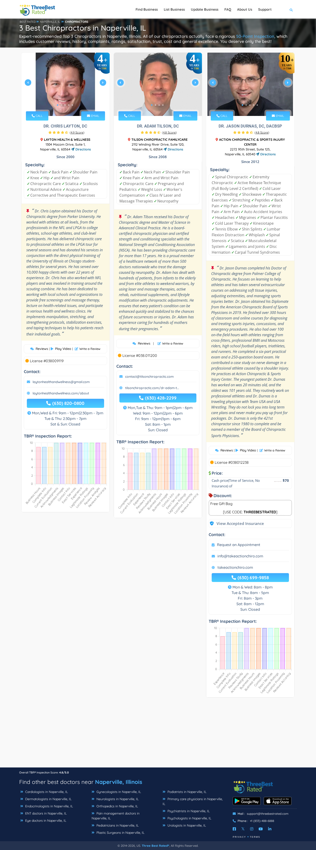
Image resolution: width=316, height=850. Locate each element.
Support (265, 9)
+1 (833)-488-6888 (262, 821)
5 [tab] (72, 105)
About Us (244, 9)
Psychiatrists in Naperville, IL (188, 811)
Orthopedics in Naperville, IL (117, 806)
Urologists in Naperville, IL (186, 825)
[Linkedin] (269, 829)
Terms (255, 837)
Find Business (147, 9)
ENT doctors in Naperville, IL (45, 813)
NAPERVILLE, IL (50, 21)
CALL (39, 116)
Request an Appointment (238, 544)
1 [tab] (57, 105)
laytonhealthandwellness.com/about (61, 393)
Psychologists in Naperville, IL (189, 818)
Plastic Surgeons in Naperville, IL (120, 833)
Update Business (204, 9)
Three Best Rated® (155, 845)
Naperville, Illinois (118, 781)
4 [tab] (68, 105)
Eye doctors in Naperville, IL (45, 820)
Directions (82, 149)
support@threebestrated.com (267, 813)
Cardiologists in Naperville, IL (46, 792)
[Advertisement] (158, 734)
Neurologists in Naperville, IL (117, 799)
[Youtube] (261, 829)
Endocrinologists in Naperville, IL (48, 806)
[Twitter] (243, 829)
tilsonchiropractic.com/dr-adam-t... (152, 388)
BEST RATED (28, 21)
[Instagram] (251, 829)
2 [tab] (61, 105)
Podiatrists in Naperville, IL (186, 792)
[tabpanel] (65, 84)
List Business (174, 9)
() (77, 132)
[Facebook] (234, 829)
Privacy (239, 837)
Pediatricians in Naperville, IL (117, 825)
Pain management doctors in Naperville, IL (115, 815)
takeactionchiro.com (235, 567)
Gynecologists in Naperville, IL (118, 792)
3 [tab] (65, 105)
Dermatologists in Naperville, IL (47, 799)
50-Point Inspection (255, 36)
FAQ (227, 9)
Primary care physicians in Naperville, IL (193, 801)
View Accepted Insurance (236, 523)
